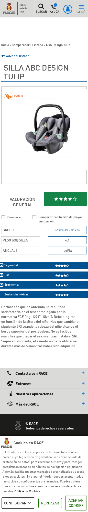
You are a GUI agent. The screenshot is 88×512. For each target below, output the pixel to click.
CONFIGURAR (15, 503)
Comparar (14, 217)
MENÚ (81, 12)
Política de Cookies (27, 491)
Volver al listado (17, 56)
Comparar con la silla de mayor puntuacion (60, 219)
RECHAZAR (50, 503)
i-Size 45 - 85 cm (67, 230)
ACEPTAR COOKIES (76, 503)
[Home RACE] (10, 8)
